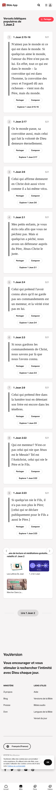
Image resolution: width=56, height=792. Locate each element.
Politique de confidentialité (16, 766)
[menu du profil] (48, 5)
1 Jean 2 (8, 24)
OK (48, 762)
